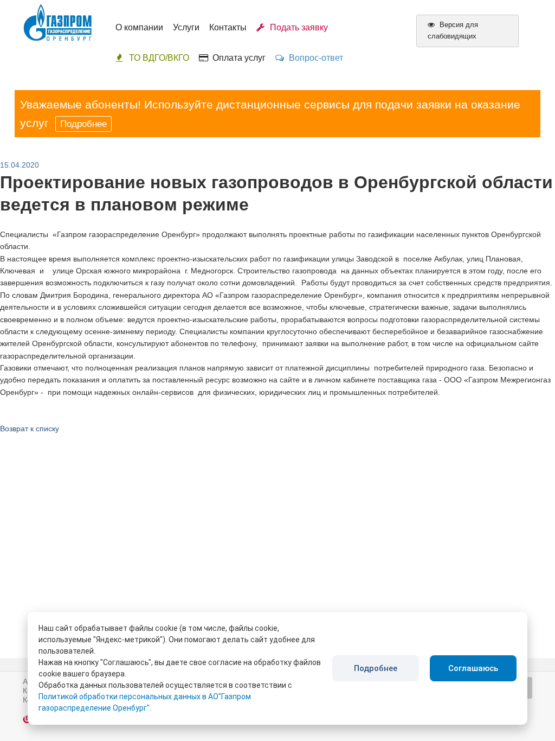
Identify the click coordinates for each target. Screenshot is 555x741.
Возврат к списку (29, 428)
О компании (139, 27)
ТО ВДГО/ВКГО (159, 57)
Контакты (228, 27)
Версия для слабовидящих (453, 30)
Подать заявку (297, 27)
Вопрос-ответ (314, 57)
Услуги (186, 27)
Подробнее (83, 124)
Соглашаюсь (473, 668)
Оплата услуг (237, 57)
